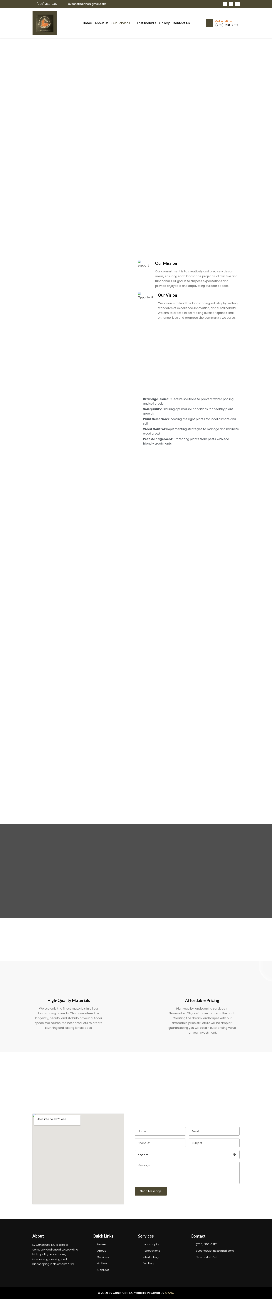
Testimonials (146, 23)
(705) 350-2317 (226, 25)
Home (87, 23)
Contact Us (181, 23)
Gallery (164, 23)
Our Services (120, 23)
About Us (101, 23)
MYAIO (169, 1293)
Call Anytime (223, 21)
